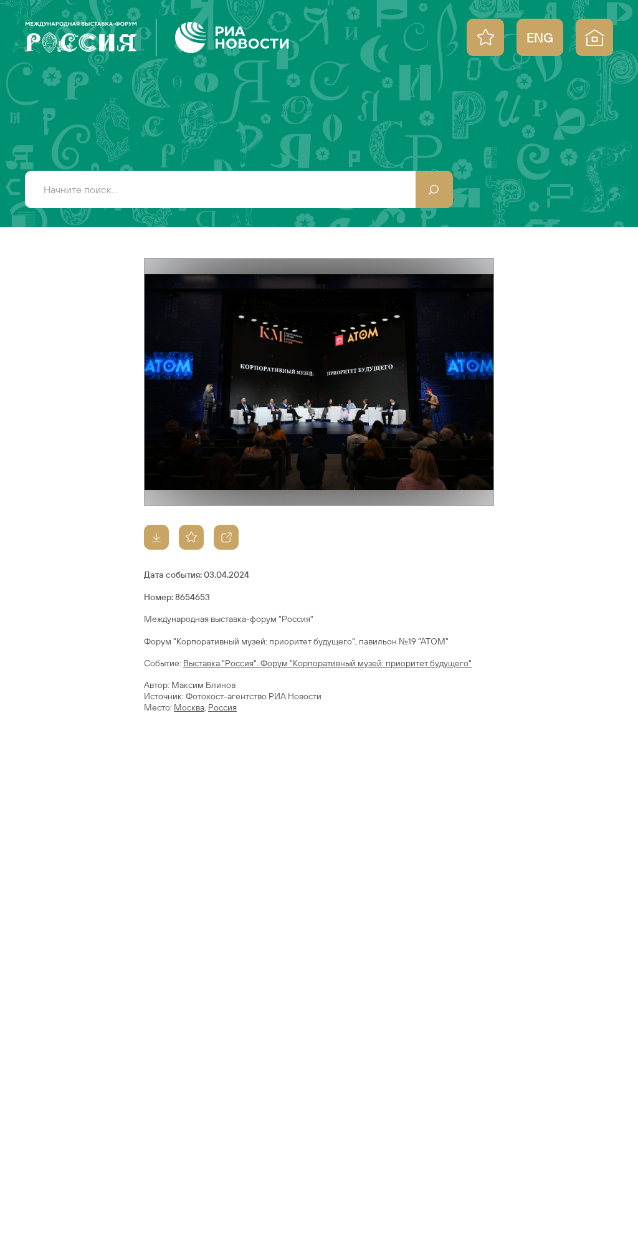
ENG (539, 37)
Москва (189, 707)
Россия (222, 707)
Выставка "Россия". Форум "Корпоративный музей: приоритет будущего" (327, 663)
